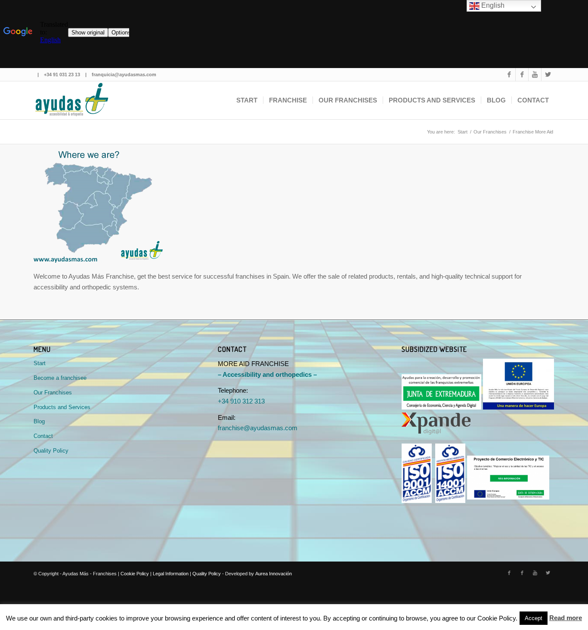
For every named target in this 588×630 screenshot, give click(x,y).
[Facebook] (509, 74)
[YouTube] (535, 74)
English (492, 5)
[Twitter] (548, 74)
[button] (534, 618)
